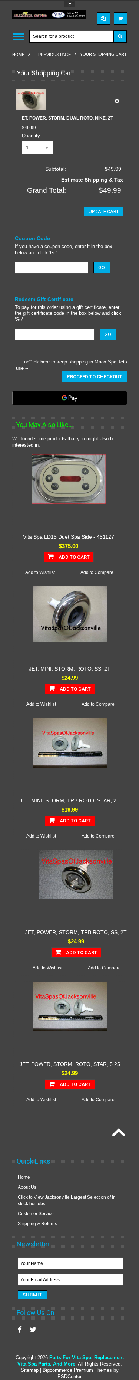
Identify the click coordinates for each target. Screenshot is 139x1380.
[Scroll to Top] (117, 1133)
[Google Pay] (69, 398)
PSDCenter (69, 1376)
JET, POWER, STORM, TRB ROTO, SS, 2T (76, 932)
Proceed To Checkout (94, 376)
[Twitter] (33, 1329)
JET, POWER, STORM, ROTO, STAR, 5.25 (70, 1064)
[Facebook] (20, 1329)
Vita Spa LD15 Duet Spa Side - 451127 (68, 537)
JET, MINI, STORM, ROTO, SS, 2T (69, 669)
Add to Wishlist (40, 572)
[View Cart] (120, 18)
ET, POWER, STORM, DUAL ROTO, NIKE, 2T (67, 118)
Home (18, 54)
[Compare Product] (103, 18)
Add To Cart (73, 557)
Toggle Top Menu (69, 4)
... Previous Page (52, 54)
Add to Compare (96, 572)
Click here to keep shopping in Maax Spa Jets (77, 362)
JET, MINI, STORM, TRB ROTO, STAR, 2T (70, 800)
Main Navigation (18, 36)
